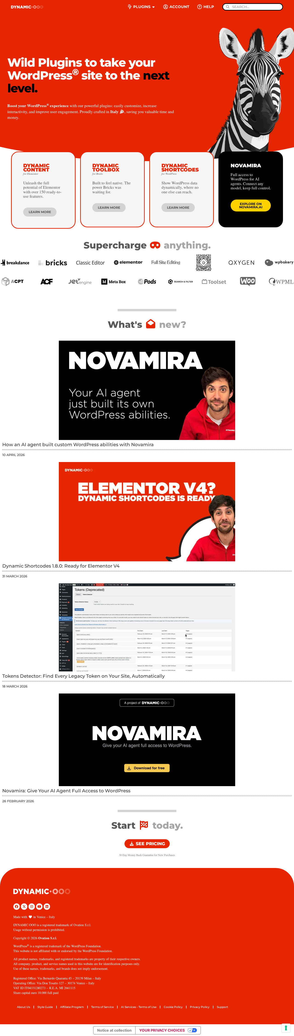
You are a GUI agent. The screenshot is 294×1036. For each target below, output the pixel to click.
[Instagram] (31, 906)
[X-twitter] (24, 906)
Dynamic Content (36, 169)
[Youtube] (39, 906)
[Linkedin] (47, 906)
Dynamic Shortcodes (180, 169)
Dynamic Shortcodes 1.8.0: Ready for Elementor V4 (60, 566)
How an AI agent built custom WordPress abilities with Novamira (78, 444)
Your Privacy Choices (162, 1030)
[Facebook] (16, 906)
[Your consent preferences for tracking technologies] (286, 1028)
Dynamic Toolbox (105, 169)
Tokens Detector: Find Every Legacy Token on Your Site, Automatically (83, 676)
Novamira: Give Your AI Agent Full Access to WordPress (66, 790)
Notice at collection (114, 1030)
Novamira (246, 165)
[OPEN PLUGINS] (153, 7)
